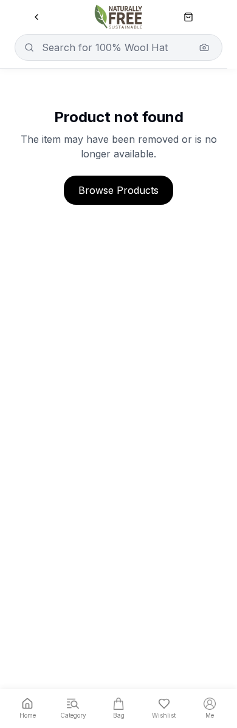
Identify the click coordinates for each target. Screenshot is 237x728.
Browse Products (118, 190)
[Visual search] (204, 47)
